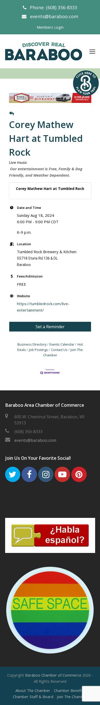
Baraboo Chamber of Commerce (53, 675)
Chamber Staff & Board (33, 696)
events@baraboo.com (54, 16)
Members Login (50, 27)
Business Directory (31, 344)
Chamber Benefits (69, 690)
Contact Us (59, 349)
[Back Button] (11, 114)
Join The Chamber (72, 696)
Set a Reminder (50, 326)
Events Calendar (61, 344)
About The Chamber (32, 690)
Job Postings (38, 349)
